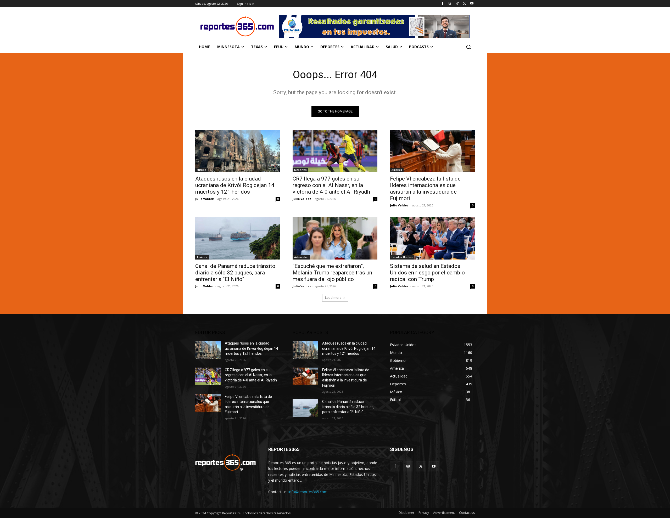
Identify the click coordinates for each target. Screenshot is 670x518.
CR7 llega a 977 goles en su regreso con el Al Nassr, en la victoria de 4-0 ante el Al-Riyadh (331, 185)
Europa (201, 170)
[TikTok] (457, 4)
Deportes (300, 170)
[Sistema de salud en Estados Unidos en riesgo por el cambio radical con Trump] (432, 238)
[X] (464, 4)
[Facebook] (443, 4)
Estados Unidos (402, 257)
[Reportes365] (237, 26)
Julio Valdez (204, 199)
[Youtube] (472, 4)
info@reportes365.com (307, 491)
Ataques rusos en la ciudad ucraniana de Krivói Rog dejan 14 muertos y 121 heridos (234, 185)
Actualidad (301, 257)
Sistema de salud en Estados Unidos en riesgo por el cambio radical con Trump (427, 272)
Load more (333, 297)
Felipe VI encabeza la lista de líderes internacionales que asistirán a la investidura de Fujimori (425, 188)
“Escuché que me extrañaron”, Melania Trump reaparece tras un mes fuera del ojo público (332, 272)
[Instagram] (450, 4)
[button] (468, 47)
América (397, 170)
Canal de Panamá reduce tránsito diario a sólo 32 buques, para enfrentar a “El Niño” (235, 272)
